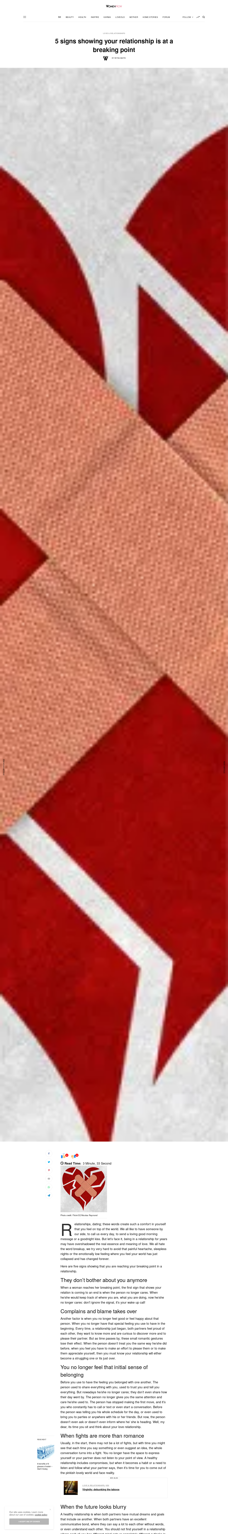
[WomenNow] (114, 6)
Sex (107, 1485)
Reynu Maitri (120, 58)
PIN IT (85, 1189)
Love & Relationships (114, 33)
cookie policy (41, 1514)
